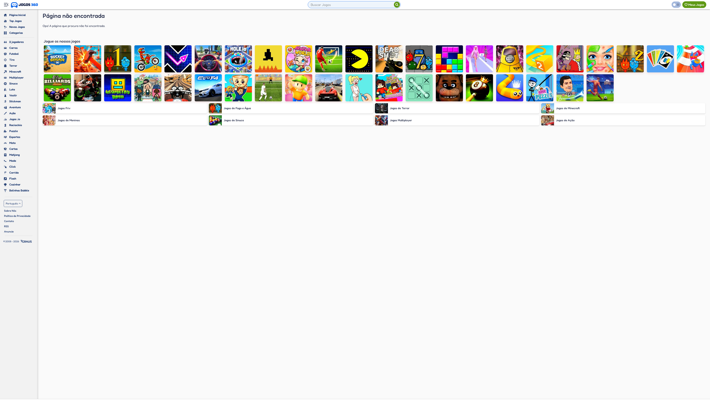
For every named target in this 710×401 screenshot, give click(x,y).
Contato (9, 221)
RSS (6, 226)
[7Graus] (26, 241)
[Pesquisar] (397, 5)
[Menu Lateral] (6, 5)
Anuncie (9, 231)
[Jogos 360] (24, 5)
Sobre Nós (10, 210)
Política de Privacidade (17, 215)
